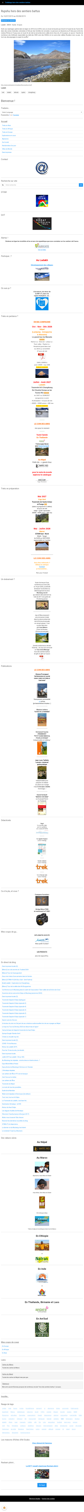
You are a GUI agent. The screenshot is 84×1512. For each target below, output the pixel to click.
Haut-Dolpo (29, 1429)
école (36, 1412)
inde (9, 1408)
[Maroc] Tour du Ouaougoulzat (12, 973)
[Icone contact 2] (42, 168)
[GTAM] (42, 201)
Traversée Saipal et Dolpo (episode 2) (14, 1013)
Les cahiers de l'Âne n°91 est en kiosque (15, 1074)
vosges (57, 1429)
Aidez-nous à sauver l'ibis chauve (12, 1117)
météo (30, 1422)
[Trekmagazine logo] (42, 867)
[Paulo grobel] (42, 832)
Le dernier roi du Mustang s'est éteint (14, 1127)
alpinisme (51, 1408)
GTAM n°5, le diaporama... (10, 1124)
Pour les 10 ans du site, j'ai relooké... (13, 1050)
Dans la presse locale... (9, 1053)
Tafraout (19, 1419)
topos (15, 1408)
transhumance (25, 1432)
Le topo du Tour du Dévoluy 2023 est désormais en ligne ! (20, 1027)
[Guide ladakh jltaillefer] (42, 772)
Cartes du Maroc (7, 1365)
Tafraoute (41, 1419)
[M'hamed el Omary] (42, 1184)
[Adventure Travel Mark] (42, 1277)
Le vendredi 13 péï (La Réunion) (12, 1131)
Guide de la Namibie (8, 1090)
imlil (3, 1425)
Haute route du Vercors (9, 1020)
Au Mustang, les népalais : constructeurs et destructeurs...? (21, 1060)
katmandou (6, 1432)
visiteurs (23, 1425)
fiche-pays (69, 1419)
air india (13, 1429)
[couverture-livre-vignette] (42, 690)
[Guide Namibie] (42, 719)
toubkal (59, 1422)
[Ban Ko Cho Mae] (42, 808)
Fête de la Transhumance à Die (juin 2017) (15, 1114)
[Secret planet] (42, 480)
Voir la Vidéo (42, 250)
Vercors (38, 1425)
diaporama (47, 1415)
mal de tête (73, 1415)
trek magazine (47, 1425)
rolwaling (11, 1419)
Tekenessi (5, 1384)
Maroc (13, 1412)
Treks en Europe (7, 132)
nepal (68, 1429)
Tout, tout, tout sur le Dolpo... (11, 1097)
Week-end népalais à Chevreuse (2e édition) (16, 1094)
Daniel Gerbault (44, 446)
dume (73, 1429)
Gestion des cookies (48, 1498)
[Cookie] (4, 1507)
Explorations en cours (9, 135)
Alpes (10, 1422)
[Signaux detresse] (42, 849)
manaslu (23, 1422)
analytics (31, 1425)
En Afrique (5, 1349)
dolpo (58, 1408)
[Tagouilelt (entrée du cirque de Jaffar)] (42, 546)
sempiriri (39, 1408)
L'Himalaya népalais (8, 1070)
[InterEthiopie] (42, 1245)
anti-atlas (14, 1415)
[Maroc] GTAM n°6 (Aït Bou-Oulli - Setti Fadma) (17, 980)
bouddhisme (30, 1408)
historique (5, 1429)
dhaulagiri (15, 1432)
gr (44, 1408)
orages (49, 1412)
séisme (56, 1415)
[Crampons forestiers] (42, 901)
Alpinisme (5, 139)
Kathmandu (74, 1408)
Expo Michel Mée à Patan (10, 1063)
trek (3, 92)
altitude (16, 92)
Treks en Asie (6, 125)
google (62, 1412)
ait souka (78, 1425)
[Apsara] (42, 440)
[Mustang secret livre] (42, 605)
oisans (69, 1412)
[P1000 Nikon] (42, 919)
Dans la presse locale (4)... (10, 966)
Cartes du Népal (7, 1374)
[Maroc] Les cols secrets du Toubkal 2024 (15, 969)
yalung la (30, 1412)
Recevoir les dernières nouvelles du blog (15, 1121)
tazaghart (5, 1412)
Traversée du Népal (8, 1084)
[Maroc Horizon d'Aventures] (42, 1221)
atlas (56, 1425)
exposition (51, 1422)
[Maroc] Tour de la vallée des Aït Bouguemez (16, 986)
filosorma (5, 1415)
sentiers (56, 1419)
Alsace (55, 1412)
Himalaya (15, 1425)
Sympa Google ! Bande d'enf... (11, 1033)
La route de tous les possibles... (12, 1087)
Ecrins (4, 1419)
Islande (49, 1419)
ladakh (9, 92)
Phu (8, 1425)
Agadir (40, 1415)
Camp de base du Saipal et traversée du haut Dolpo (18, 1030)
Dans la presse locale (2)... (10, 1040)
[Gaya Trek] (42, 1329)
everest (44, 1429)
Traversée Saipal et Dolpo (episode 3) (14, 1010)
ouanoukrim (31, 1415)
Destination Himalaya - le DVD (11, 1104)
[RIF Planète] (42, 1202)
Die (40, 1422)
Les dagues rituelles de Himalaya (12, 1111)
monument (32, 1419)
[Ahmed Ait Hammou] (42, 1167)
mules (21, 1408)
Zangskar (22, 1415)
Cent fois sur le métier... (9, 1077)
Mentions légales (34, 1498)
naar (16, 1422)
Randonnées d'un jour (9, 145)
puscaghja (64, 1415)
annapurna (63, 1425)
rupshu (23, 92)
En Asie (4, 1353)
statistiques (21, 1412)
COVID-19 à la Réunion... (9, 1043)
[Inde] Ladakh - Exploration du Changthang (15, 983)
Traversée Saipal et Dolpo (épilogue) (13, 1000)
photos (77, 1419)
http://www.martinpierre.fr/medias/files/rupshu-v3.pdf (16, 85)
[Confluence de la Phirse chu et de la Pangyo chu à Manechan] (42, 61)
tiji (63, 1429)
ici (39, 701)
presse (75, 1422)
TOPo (42, 1412)
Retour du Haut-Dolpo (9, 1107)
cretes (4, 1408)
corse (71, 1425)
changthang (31, 92)
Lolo (44, 1422)
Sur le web (5, 142)
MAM (75, 1412)
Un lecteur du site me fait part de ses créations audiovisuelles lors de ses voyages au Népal (31, 1023)
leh (25, 1419)
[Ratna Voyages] (42, 1292)
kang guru (67, 1422)
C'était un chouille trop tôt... (10, 1037)
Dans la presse (6, 152)
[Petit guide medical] (42, 748)
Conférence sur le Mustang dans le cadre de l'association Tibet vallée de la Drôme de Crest (31, 990)
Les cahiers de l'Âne (8, 1080)
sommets (65, 1408)
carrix (37, 1429)
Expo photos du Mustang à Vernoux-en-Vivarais (17, 1067)
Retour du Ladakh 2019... (10, 1047)
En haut (42, 1485)
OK (81, 185)
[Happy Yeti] (42, 1148)
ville (35, 1422)
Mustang (21, 1429)
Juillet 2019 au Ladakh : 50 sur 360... (13, 1057)
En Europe (5, 1346)
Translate (16, 115)
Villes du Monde (7, 149)
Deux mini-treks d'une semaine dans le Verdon (17, 976)
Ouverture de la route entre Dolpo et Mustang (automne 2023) (22, 993)
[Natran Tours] (42, 1259)
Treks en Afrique (7, 129)
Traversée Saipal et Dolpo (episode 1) (14, 1016)
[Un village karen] (42, 452)
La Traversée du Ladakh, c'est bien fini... (14, 1100)
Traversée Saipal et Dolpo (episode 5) (14, 1003)
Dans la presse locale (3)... (10, 996)
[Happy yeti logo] (42, 466)
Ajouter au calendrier (9, 20)
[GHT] (42, 223)
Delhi (80, 1415)
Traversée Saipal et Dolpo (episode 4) (14, 1006)
